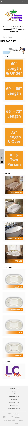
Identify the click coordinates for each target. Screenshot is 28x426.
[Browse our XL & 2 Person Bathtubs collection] (14, 160)
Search (14, 391)
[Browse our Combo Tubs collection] (14, 348)
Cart (25, 2)
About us (14, 393)
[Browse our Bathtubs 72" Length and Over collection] (14, 137)
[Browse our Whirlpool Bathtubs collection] (14, 302)
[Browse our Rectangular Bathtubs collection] (14, 185)
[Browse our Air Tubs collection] (14, 325)
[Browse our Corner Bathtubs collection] (14, 254)
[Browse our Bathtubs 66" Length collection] (14, 114)
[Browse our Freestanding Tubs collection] (14, 231)
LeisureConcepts (15, 413)
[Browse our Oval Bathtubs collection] (14, 208)
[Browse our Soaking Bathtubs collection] (14, 279)
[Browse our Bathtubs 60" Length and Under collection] (14, 68)
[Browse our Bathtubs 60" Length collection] (14, 91)
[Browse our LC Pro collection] (14, 371)
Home (4, 37)
